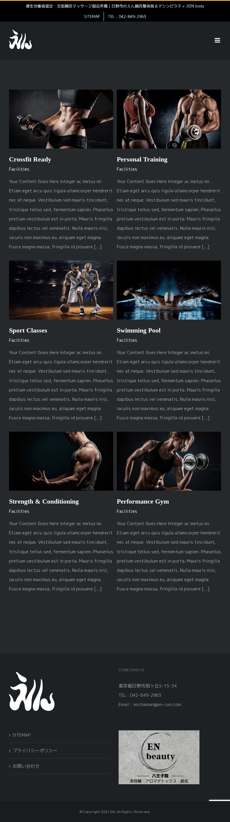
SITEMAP (22, 735)
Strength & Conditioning (44, 501)
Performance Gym (143, 501)
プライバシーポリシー (35, 750)
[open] (159, 732)
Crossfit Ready (30, 159)
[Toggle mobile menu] (218, 40)
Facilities (19, 169)
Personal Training (142, 159)
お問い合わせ (26, 766)
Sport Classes (28, 330)
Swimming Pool (139, 330)
